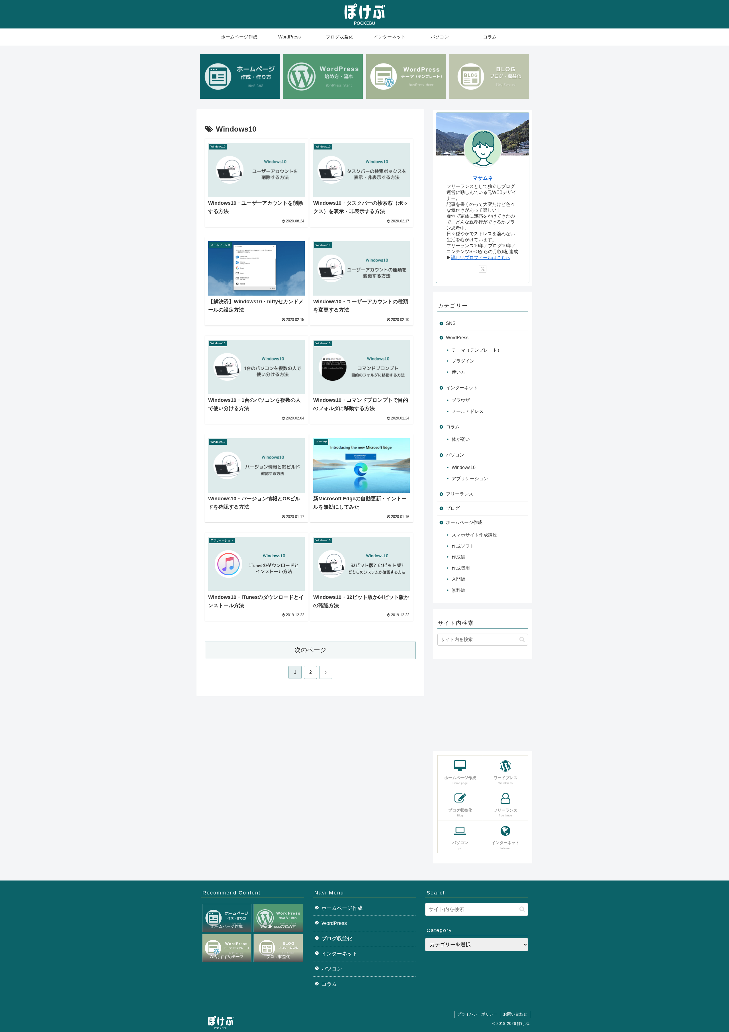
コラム (329, 984)
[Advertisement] (482, 704)
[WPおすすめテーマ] (406, 76)
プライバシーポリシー (477, 1014)
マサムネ (482, 178)
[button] (522, 639)
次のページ (310, 650)
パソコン (332, 969)
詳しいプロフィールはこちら (480, 257)
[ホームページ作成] (240, 76)
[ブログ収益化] (489, 76)
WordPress (334, 923)
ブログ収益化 (337, 938)
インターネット (339, 954)
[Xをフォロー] (482, 269)
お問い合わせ (515, 1014)
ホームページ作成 (342, 908)
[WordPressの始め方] (323, 76)
